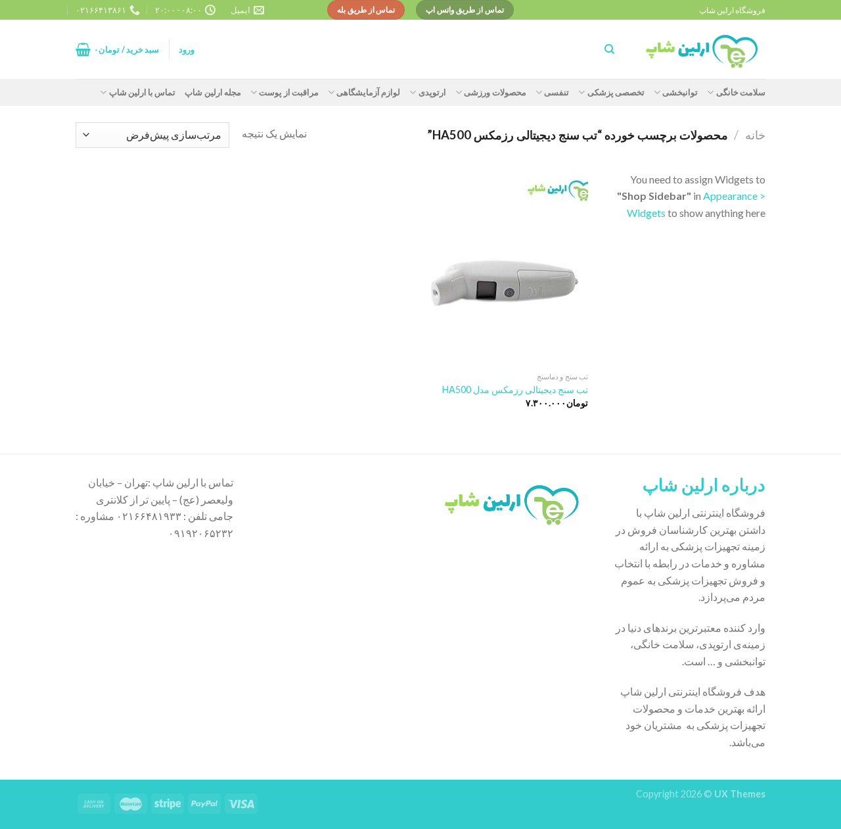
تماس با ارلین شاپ (142, 92)
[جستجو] (609, 49)
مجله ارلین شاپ (213, 92)
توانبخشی (680, 92)
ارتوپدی (432, 92)
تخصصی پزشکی (616, 92)
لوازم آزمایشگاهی (368, 92)
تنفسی (556, 92)
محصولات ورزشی (495, 92)
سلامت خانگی (740, 92)
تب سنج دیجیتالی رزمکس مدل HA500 (515, 389)
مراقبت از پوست (289, 92)
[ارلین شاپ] (699, 50)
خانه (755, 135)
